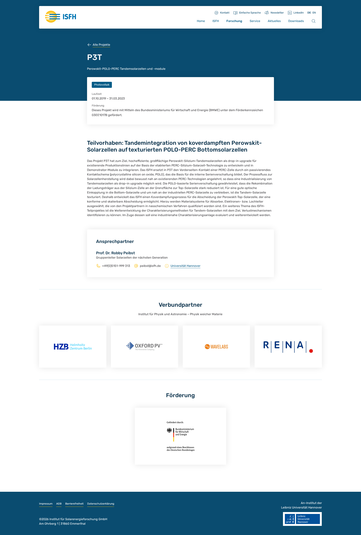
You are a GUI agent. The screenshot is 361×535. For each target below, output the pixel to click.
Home (201, 21)
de (309, 12)
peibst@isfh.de (150, 266)
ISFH (215, 21)
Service (255, 21)
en (314, 12)
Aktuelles (274, 21)
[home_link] (60, 17)
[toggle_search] (313, 21)
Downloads (296, 21)
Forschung (234, 21)
